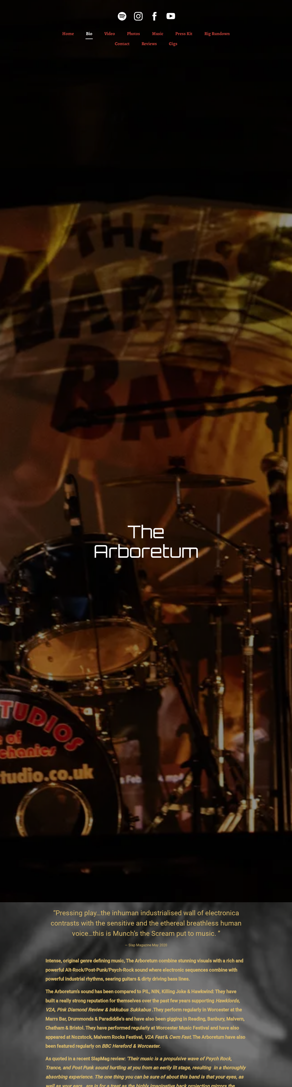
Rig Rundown (217, 34)
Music (157, 34)
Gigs (173, 44)
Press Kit (183, 34)
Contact (122, 44)
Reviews (149, 44)
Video (109, 34)
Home (68, 34)
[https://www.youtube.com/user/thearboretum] (171, 16)
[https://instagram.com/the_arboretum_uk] (138, 16)
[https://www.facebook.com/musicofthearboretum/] (154, 16)
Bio (89, 34)
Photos (133, 34)
